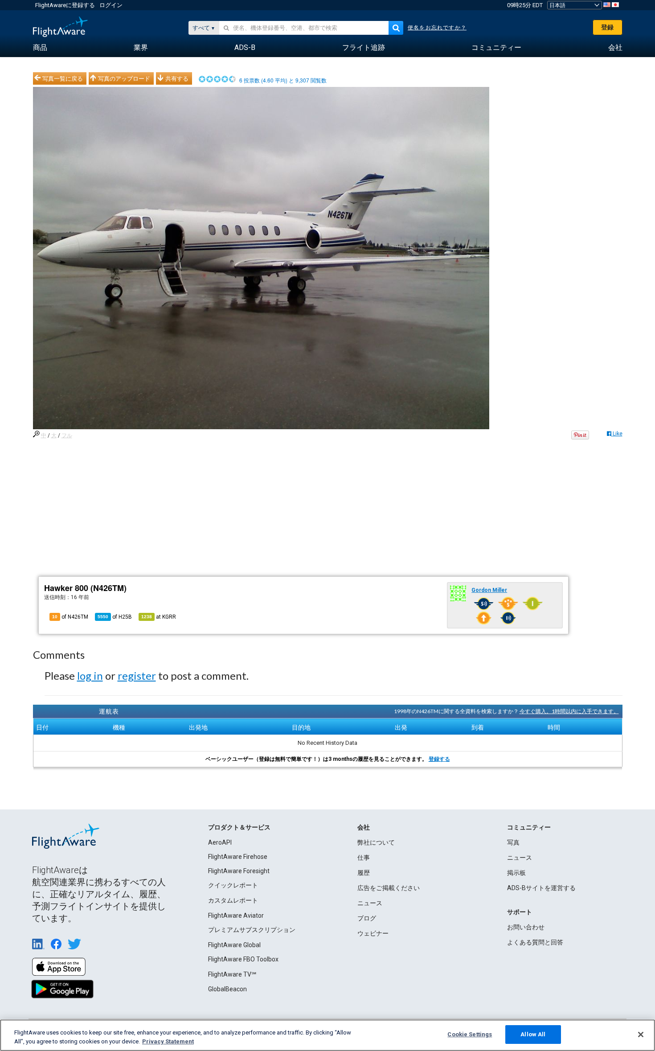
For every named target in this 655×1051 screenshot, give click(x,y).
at (158, 617)
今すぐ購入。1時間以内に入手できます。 (569, 711)
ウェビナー (373, 933)
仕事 (363, 857)
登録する (439, 759)
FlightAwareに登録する (65, 5)
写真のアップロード (124, 78)
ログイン (111, 5)
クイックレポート (233, 885)
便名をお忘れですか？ (437, 28)
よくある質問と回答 (535, 942)
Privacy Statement (168, 1041)
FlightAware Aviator (236, 915)
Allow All (532, 1034)
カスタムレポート (233, 900)
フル (66, 435)
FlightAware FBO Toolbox (243, 959)
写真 (513, 842)
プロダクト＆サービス (239, 827)
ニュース (369, 903)
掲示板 (516, 872)
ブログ (366, 918)
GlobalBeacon (227, 989)
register (137, 675)
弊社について (376, 842)
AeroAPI (220, 842)
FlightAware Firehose (237, 856)
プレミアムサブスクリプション (251, 929)
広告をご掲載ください (388, 887)
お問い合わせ (525, 927)
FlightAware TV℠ (232, 974)
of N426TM (70, 617)
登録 (607, 27)
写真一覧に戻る (62, 78)
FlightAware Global (234, 944)
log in (90, 675)
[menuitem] (40, 47)
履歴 (363, 872)
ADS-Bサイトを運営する (541, 887)
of (115, 617)
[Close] (641, 1034)
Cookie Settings (469, 1034)
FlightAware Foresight (239, 870)
